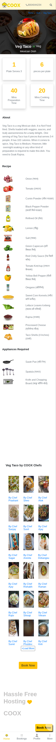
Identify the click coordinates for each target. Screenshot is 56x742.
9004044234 (34, 5)
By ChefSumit (13, 642)
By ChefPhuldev (27, 642)
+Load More (28, 648)
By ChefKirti (42, 642)
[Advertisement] (28, 427)
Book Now (28, 665)
